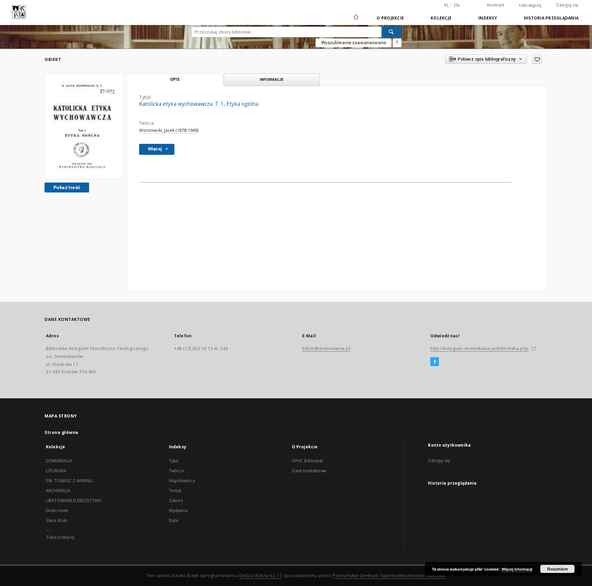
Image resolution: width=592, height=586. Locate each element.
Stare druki (56, 520)
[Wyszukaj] (392, 31)
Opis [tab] (175, 79)
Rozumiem (557, 569)
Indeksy (487, 18)
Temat (175, 491)
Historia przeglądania (551, 18)
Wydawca (178, 510)
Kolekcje (441, 18)
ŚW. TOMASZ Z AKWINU (69, 481)
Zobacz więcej (60, 537)
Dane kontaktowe (309, 471)
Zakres (176, 500)
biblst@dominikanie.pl (326, 348)
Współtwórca (182, 481)
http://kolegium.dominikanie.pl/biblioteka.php (479, 348)
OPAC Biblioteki (307, 461)
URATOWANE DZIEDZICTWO (74, 500)
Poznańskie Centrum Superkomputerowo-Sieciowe (389, 575)
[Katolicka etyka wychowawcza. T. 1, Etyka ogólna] (84, 126)
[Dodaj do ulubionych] (537, 59)
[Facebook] (434, 362)
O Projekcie (390, 18)
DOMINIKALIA (59, 461)
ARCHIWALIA (58, 491)
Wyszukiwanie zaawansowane (353, 42)
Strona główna (61, 432)
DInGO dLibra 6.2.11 (260, 575)
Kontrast (495, 5)
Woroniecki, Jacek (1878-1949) (168, 130)
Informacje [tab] (271, 79)
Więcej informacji (517, 569)
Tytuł (173, 461)
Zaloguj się (567, 5)
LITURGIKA (56, 471)
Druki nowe (57, 510)
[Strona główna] (355, 17)
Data (173, 520)
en (456, 5)
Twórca (176, 471)
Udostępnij (530, 5)
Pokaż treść (66, 187)
